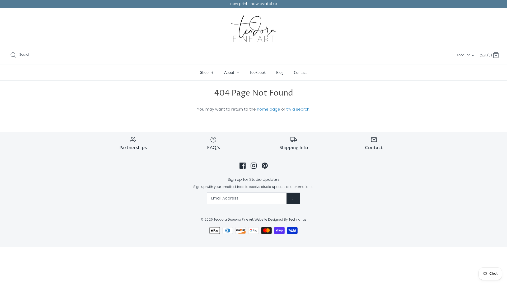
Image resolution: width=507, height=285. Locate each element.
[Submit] (293, 198)
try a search (297, 109)
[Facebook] (243, 166)
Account (463, 55)
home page (268, 109)
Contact (300, 72)
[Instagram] (254, 166)
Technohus (298, 219)
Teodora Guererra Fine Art (233, 219)
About (231, 72)
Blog (279, 72)
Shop (206, 72)
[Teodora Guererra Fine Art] (253, 29)
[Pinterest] (265, 166)
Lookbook (258, 72)
